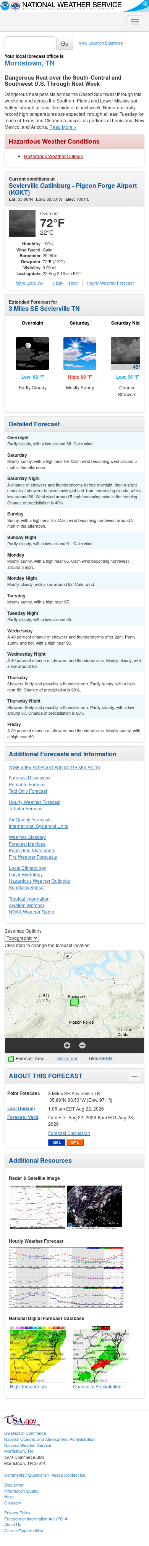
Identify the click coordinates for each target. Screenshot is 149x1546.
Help (8, 1496)
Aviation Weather (26, 905)
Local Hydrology (26, 874)
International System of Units (38, 826)
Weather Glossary (27, 837)
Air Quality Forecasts (30, 819)
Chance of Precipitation (97, 1386)
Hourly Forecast (110, 283)
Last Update (20, 1108)
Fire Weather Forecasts (33, 856)
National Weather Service (27, 1445)
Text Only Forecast (28, 790)
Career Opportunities (23, 1530)
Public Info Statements (32, 850)
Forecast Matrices (27, 843)
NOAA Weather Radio (31, 911)
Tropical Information (29, 898)
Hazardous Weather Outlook (53, 156)
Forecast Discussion (30, 777)
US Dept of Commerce (25, 1433)
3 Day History (65, 283)
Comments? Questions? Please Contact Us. (45, 1475)
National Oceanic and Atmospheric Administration (50, 1439)
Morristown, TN (30, 63)
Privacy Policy (17, 1512)
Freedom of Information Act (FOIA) (36, 1519)
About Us (12, 1524)
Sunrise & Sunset (27, 887)
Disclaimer (66, 1058)
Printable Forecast (28, 784)
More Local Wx (30, 283)
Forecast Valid (22, 1117)
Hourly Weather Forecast (34, 802)
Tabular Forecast (26, 808)
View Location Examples (101, 43)
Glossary (12, 1503)
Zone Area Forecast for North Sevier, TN (54, 767)
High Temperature (28, 1386)
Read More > (62, 126)
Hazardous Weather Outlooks (39, 880)
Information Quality (21, 1491)
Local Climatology (27, 867)
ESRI (108, 1058)
